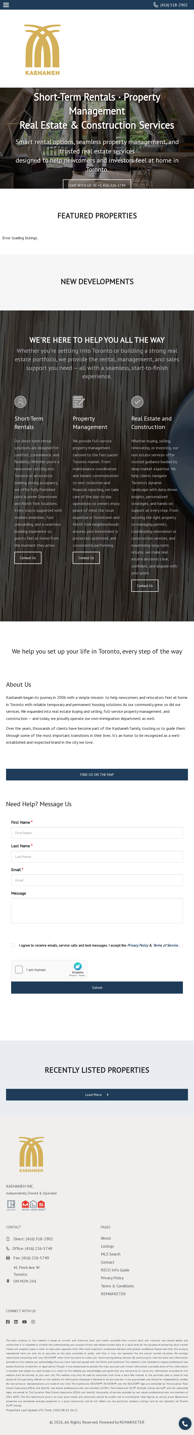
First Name (22, 822)
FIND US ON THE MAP (97, 774)
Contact (107, 1262)
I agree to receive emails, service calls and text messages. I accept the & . (99, 945)
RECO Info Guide (115, 1269)
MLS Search (110, 1253)
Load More (94, 1094)
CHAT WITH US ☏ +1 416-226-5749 (97, 185)
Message (18, 893)
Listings (107, 1246)
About (106, 1238)
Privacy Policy (112, 1277)
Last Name (22, 845)
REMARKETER (113, 1293)
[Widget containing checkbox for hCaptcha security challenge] (49, 969)
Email (17, 869)
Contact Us (28, 558)
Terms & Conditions (117, 1285)
